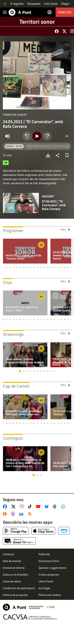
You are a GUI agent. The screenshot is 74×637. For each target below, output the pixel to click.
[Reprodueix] (37, 136)
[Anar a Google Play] (15, 530)
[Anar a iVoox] (5, 514)
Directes (65, 12)
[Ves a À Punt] (20, 12)
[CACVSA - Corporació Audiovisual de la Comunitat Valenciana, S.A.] (30, 616)
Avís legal (44, 588)
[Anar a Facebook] (6, 506)
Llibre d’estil (46, 581)
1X (66, 136)
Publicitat (44, 554)
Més (63, 229)
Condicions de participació (19, 588)
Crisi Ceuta (50, 3)
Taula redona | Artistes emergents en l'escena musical (24, 360)
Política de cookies (50, 594)
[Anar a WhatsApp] (64, 506)
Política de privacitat (15, 594)
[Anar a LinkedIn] (22, 514)
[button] (3, 267)
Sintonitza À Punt (49, 561)
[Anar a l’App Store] (43, 530)
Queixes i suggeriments (52, 567)
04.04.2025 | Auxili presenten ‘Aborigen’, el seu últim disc (23, 412)
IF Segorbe (17, 3)
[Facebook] (57, 31)
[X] (64, 31)
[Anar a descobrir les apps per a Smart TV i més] (19, 541)
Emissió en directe (14, 567)
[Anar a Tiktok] (30, 506)
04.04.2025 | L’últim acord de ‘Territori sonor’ (23, 257)
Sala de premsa (12, 561)
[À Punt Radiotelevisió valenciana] (23, 607)
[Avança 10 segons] (47, 136)
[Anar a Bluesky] (47, 506)
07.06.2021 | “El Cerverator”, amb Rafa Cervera (54, 205)
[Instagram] (72, 31)
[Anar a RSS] (31, 514)
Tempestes (33, 3)
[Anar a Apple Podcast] (14, 514)
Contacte (8, 554)
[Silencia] (7, 136)
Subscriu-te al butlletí (15, 574)
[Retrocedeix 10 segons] (26, 136)
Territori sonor (37, 21)
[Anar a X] (14, 506)
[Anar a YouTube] (39, 506)
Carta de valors (12, 581)
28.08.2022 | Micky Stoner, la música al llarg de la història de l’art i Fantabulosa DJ (25, 463)
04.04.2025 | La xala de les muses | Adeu (22, 309)
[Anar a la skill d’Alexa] (64, 530)
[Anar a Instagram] (22, 506)
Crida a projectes (49, 574)
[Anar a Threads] (55, 506)
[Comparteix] (58, 155)
